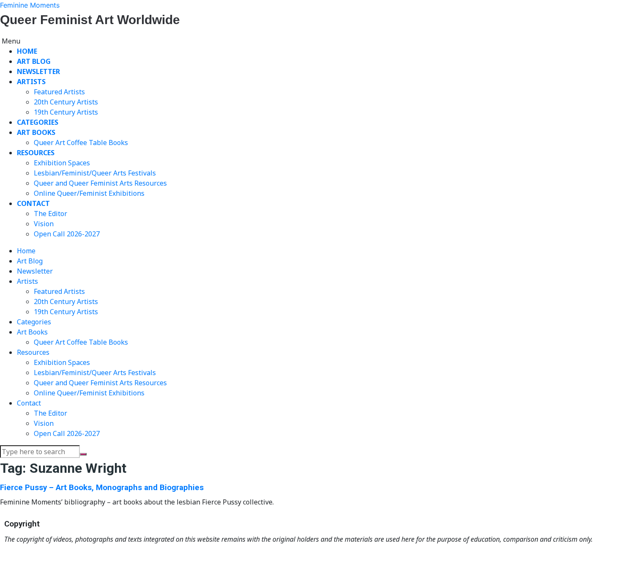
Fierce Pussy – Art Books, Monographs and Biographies (102, 487)
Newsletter (38, 71)
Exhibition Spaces (62, 162)
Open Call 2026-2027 (67, 234)
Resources (35, 152)
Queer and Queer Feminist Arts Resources (100, 183)
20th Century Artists (66, 102)
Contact (33, 203)
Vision (44, 223)
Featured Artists (59, 91)
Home (27, 51)
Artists (31, 81)
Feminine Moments (30, 5)
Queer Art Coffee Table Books (81, 142)
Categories (37, 122)
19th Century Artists (66, 112)
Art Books (36, 132)
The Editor (50, 213)
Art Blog (34, 61)
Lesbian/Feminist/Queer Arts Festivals (95, 173)
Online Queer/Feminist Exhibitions (89, 193)
